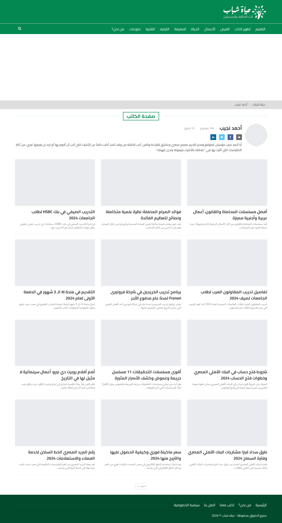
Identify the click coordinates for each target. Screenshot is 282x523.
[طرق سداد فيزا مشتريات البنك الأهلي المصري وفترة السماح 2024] (227, 423)
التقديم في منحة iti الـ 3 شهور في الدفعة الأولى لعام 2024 (59, 295)
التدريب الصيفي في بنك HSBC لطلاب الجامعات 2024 (63, 215)
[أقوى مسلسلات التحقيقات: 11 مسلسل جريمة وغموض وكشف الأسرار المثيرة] (141, 343)
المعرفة (180, 29)
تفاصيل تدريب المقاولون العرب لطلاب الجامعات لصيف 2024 (234, 295)
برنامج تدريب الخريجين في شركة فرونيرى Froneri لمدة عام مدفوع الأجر (146, 295)
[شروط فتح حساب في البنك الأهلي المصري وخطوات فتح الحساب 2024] (227, 343)
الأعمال (209, 29)
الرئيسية (261, 505)
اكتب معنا (227, 505)
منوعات (135, 29)
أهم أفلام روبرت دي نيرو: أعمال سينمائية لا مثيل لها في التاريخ (57, 375)
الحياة (195, 29)
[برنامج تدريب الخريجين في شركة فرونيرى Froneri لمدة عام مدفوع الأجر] (141, 262)
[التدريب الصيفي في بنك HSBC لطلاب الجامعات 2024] (55, 182)
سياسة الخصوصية (187, 505)
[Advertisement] (141, 67)
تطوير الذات (242, 29)
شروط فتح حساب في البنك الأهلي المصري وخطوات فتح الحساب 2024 (230, 375)
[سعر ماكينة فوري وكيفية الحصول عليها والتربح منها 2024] (141, 423)
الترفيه (164, 29)
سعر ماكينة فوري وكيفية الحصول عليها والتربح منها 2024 (145, 455)
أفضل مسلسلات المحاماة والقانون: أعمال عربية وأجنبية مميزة (230, 215)
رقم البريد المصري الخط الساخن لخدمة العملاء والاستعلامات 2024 (61, 455)
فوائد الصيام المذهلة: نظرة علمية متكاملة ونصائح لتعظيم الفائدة (143, 215)
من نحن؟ (118, 29)
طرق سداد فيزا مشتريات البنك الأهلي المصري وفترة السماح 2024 (227, 455)
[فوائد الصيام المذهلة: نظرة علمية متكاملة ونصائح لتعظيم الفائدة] (141, 182)
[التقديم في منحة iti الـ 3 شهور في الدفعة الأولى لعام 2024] (55, 262)
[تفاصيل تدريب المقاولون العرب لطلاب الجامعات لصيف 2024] (227, 262)
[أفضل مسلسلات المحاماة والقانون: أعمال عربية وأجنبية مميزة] (227, 182)
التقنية (150, 29)
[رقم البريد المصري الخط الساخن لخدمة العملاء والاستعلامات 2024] (55, 423)
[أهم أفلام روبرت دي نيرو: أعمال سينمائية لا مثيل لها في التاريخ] (55, 343)
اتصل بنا (209, 505)
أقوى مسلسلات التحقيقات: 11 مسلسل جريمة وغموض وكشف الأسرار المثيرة (146, 375)
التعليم (260, 29)
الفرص (225, 29)
